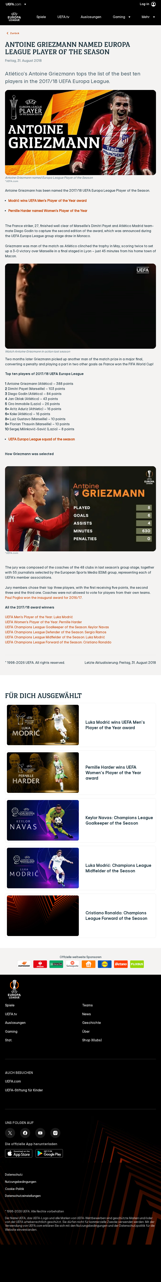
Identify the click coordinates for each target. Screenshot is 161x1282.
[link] (41, 17)
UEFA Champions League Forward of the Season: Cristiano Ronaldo (58, 642)
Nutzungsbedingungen (20, 1181)
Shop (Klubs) (92, 1040)
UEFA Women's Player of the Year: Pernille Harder (43, 622)
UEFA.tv (11, 1014)
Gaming (11, 1031)
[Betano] (121, 964)
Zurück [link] (14, 33)
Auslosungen (15, 1023)
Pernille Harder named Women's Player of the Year (47, 211)
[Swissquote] (72, 964)
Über (86, 1031)
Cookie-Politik (14, 1189)
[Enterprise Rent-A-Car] (56, 964)
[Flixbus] (137, 964)
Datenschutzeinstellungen (23, 1196)
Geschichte (91, 1023)
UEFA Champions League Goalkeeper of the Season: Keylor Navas (57, 627)
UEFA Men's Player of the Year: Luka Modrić (39, 617)
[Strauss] (40, 964)
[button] (121, 17)
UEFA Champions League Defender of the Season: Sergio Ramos (55, 632)
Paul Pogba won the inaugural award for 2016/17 (43, 597)
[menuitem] (42, 17)
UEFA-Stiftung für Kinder (24, 1090)
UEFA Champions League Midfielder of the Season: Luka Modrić (55, 637)
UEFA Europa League (14, 17)
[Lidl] (105, 964)
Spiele (9, 1005)
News (86, 1014)
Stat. (8, 1040)
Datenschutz (14, 1174)
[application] (80, 306)
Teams (87, 1005)
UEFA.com (13, 1081)
